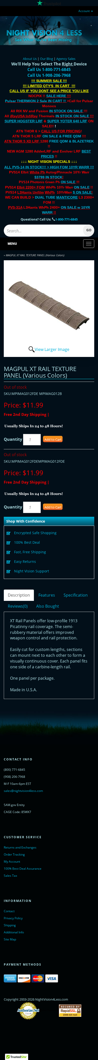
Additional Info (14, 932)
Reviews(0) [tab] (18, 606)
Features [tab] (46, 595)
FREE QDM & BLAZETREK (71, 141)
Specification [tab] (76, 595)
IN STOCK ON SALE (66, 111)
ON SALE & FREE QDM (61, 136)
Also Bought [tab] (47, 606)
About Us (30, 58)
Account (84, 11)
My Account (12, 861)
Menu (12, 243)
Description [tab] (19, 595)
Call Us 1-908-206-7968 (49, 75)
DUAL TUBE (56, 197)
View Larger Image (52, 349)
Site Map (10, 939)
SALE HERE (56, 96)
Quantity (13, 439)
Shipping (10, 925)
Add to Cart (53, 439)
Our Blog (46, 58)
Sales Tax (10, 875)
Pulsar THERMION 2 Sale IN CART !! (36, 101)
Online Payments (49, 1010)
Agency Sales (65, 58)
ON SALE (68, 182)
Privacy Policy (13, 918)
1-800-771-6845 (66, 219)
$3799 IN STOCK (48, 177)
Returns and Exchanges (20, 847)
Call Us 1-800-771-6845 (49, 69)
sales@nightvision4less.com (23, 791)
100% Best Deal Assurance (22, 868)
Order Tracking (14, 854)
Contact (9, 911)
